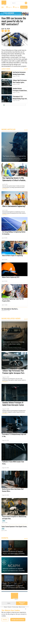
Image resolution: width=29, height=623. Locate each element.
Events (10, 607)
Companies (15, 607)
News (5, 607)
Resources (22, 607)
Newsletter (24, 7)
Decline (5, 619)
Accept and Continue (18, 619)
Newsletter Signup (22, 603)
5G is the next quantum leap (8, 186)
